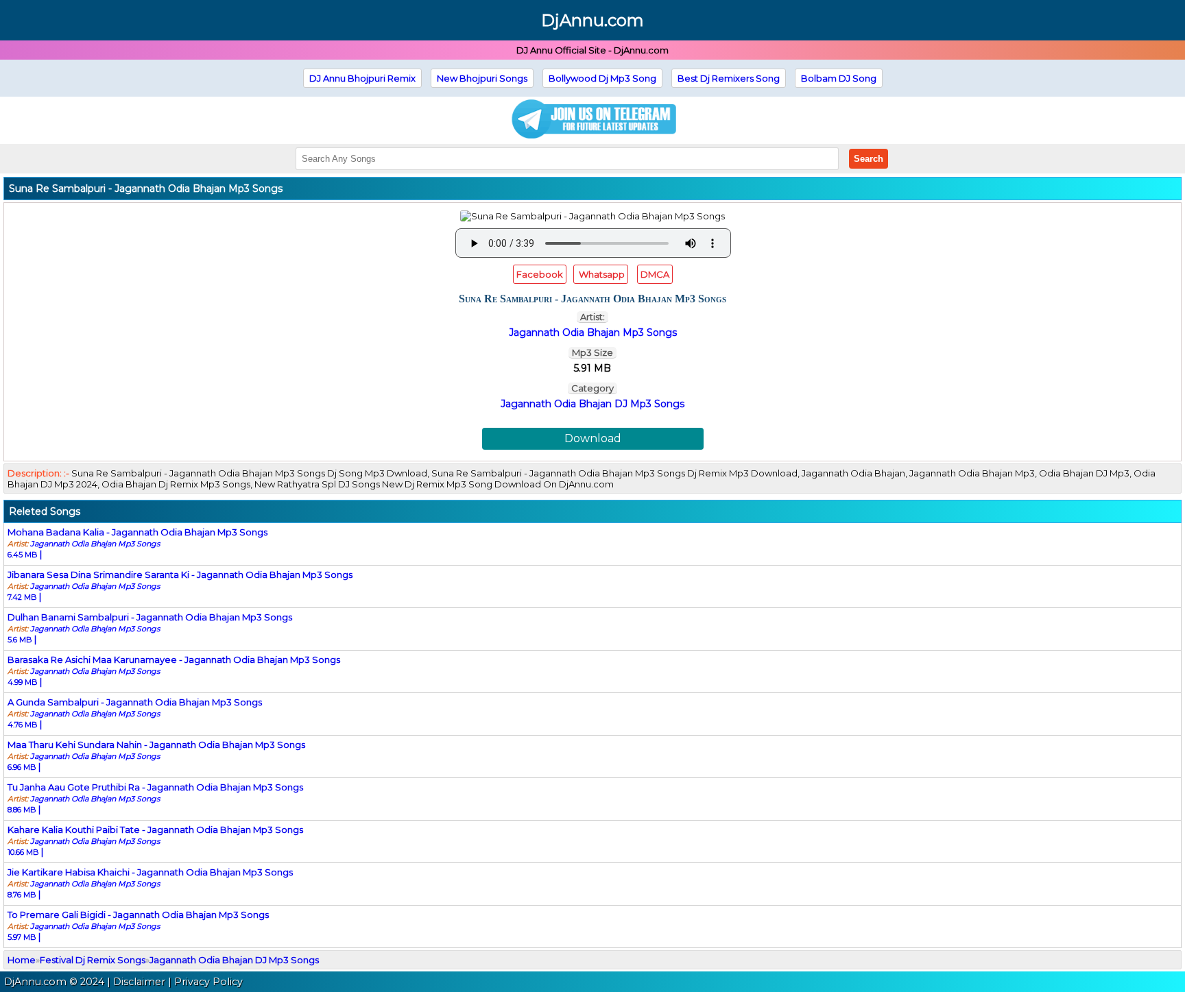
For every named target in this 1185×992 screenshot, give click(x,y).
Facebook (539, 274)
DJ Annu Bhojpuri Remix (362, 78)
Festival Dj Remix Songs (92, 959)
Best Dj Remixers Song (729, 78)
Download (592, 438)
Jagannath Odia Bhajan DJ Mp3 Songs (592, 404)
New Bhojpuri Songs (482, 78)
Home (22, 959)
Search (868, 159)
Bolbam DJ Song (838, 78)
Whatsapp (601, 274)
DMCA (655, 274)
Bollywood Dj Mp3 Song (602, 78)
